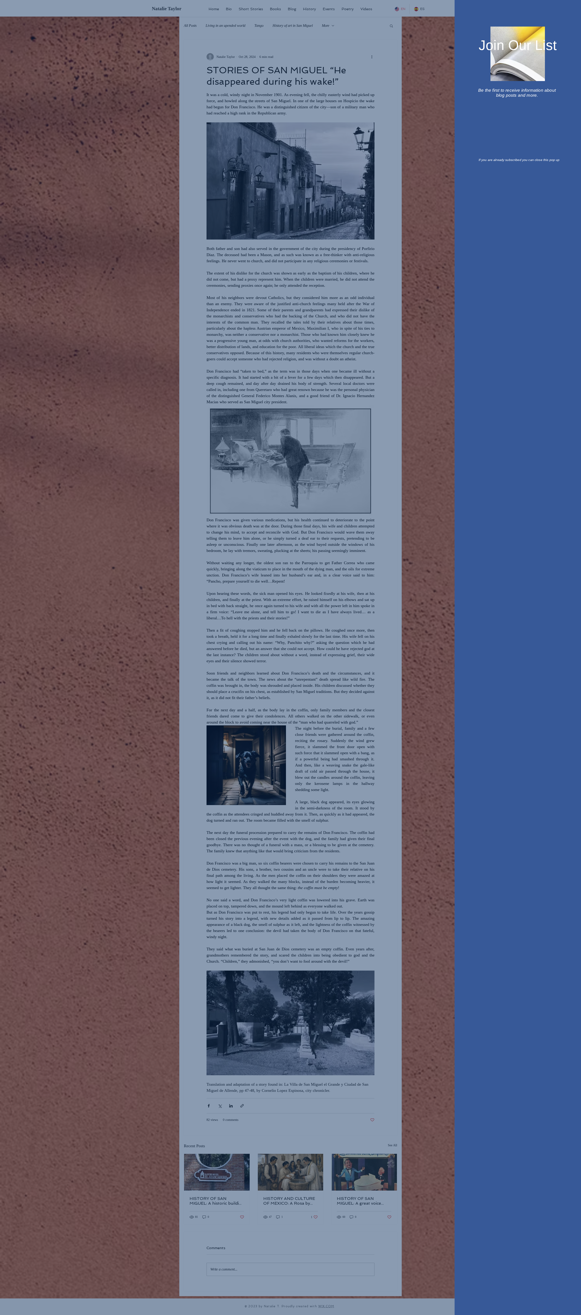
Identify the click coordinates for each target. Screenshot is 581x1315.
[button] (570, 9)
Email (484, 96)
